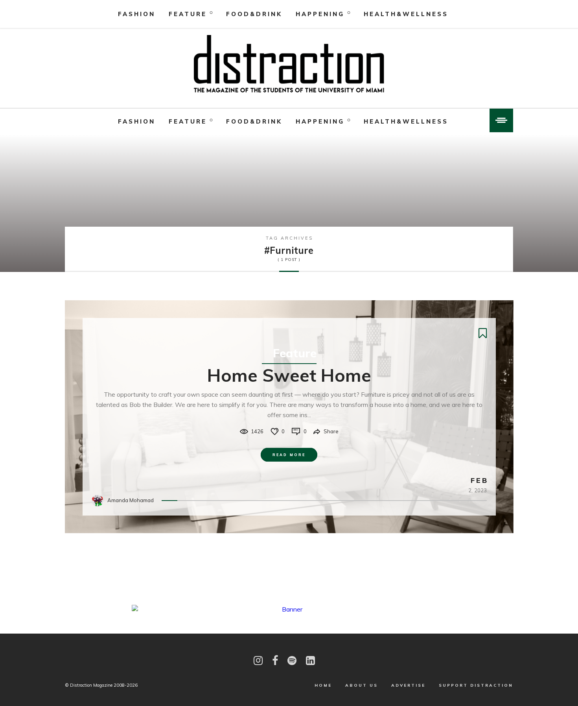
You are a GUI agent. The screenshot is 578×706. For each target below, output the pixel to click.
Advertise (408, 685)
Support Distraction (476, 685)
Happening (320, 14)
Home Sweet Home (289, 375)
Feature (188, 14)
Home (323, 685)
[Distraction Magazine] (289, 64)
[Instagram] (258, 660)
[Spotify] (291, 660)
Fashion (136, 14)
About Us (361, 685)
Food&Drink (254, 14)
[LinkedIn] (310, 660)
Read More (289, 455)
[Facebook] (275, 660)
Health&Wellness (406, 14)
